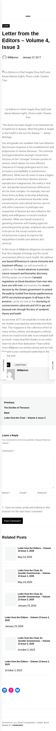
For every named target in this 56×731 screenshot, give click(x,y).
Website (41, 492)
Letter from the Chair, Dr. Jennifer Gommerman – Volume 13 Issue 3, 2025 (34, 597)
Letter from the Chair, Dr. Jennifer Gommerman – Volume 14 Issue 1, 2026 (34, 573)
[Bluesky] (17, 690)
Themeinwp (17, 725)
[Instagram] (11, 690)
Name (6, 492)
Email (23, 492)
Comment (8, 450)
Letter (6, 26)
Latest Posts (20, 365)
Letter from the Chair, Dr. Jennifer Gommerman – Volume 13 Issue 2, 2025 (34, 641)
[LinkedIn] (4, 690)
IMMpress (12, 57)
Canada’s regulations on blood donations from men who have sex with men (27, 281)
